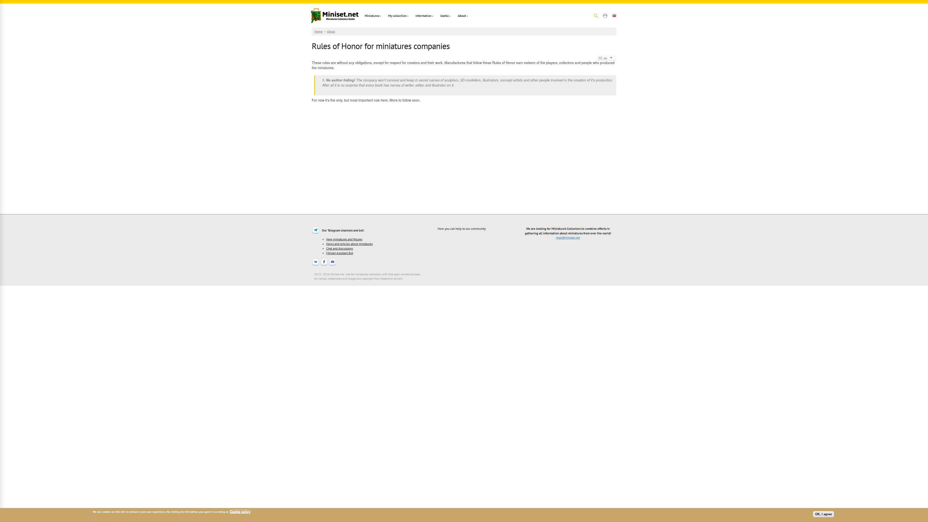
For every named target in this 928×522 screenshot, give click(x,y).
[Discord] (332, 265)
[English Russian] (606, 57)
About (462, 16)
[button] (605, 15)
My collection (397, 16)
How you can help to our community (462, 229)
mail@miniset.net (568, 237)
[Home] (334, 15)
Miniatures (372, 16)
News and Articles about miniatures (349, 244)
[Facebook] (324, 265)
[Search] (596, 15)
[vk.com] (315, 265)
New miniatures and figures (344, 239)
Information (423, 16)
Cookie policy (240, 512)
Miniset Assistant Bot (339, 253)
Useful (444, 16)
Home (318, 31)
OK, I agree (823, 514)
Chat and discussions (339, 248)
